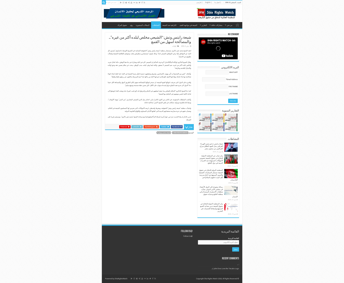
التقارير (204, 25)
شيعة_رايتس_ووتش (164, 133)
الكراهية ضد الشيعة (169, 25)
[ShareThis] (129, 2)
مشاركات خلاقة (216, 25)
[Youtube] (131, 2)
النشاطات (156, 25)
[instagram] (123, 2)
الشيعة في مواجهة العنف (188, 25)
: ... (238, 264)
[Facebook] (142, 2)
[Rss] (144, 2)
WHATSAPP (233, 72)
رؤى (131, 25)
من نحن (229, 25)
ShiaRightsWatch (121, 279)
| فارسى (199, 2)
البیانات (174, 46)
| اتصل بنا (217, 2)
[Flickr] (134, 2)
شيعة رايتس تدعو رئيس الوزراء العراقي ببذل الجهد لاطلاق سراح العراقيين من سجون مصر (211, 146)
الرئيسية (237, 25)
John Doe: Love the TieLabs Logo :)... (225, 269)
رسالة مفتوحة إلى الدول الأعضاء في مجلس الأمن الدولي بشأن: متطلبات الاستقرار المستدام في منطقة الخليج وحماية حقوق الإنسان (219, 192)
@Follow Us (187, 231)
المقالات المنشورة (142, 25)
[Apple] (126, 2)
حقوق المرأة (122, 25)
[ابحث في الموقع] (104, 2)
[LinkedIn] (137, 2)
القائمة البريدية (233, 238)
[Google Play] (121, 2)
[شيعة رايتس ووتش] (216, 13)
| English (208, 2)
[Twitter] (139, 2)
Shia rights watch (180, 133)
